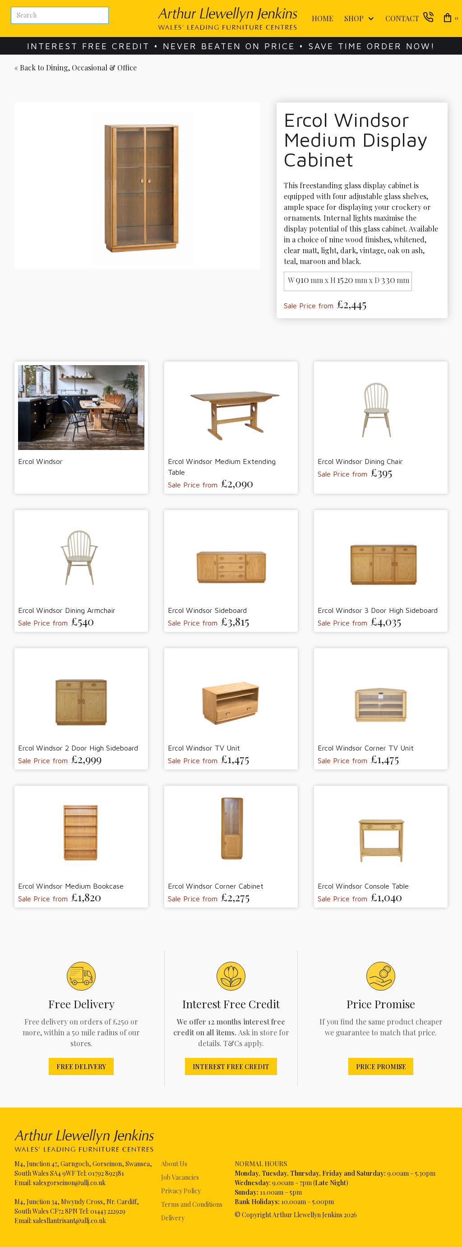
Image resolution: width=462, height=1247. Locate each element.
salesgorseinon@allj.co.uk (69, 1182)
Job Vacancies (180, 1177)
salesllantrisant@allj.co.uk (69, 1220)
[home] (228, 18)
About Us (174, 1163)
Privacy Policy (181, 1191)
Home (322, 18)
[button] (357, 18)
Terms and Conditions (191, 1204)
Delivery (173, 1218)
